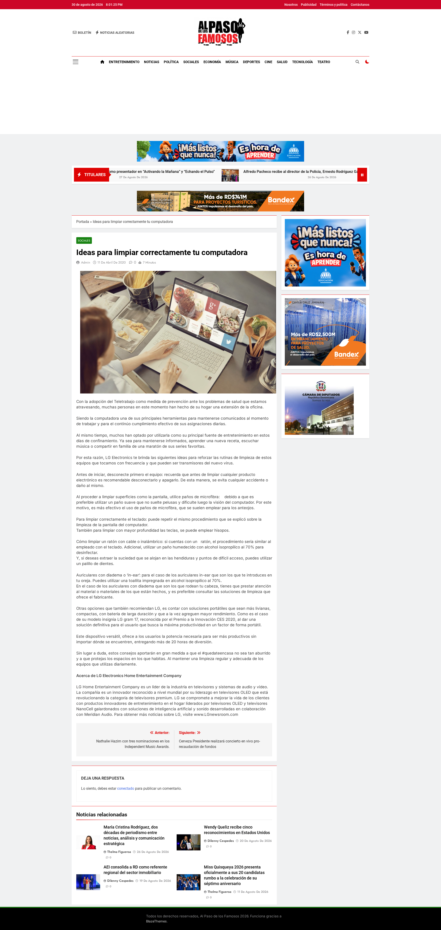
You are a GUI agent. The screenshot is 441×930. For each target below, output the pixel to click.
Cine (268, 62)
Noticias (151, 62)
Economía (212, 62)
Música (232, 62)
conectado (125, 788)
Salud (282, 62)
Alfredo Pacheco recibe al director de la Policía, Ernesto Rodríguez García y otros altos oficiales (278, 171)
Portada (82, 221)
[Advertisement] (220, 102)
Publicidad (309, 4)
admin (85, 262)
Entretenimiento (124, 62)
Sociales (191, 62)
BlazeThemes (156, 921)
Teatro (323, 62)
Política (171, 62)
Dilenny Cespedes (221, 840)
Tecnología (302, 62)
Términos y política (334, 4)
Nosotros (291, 4)
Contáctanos (360, 4)
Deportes (251, 62)
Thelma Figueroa (119, 851)
